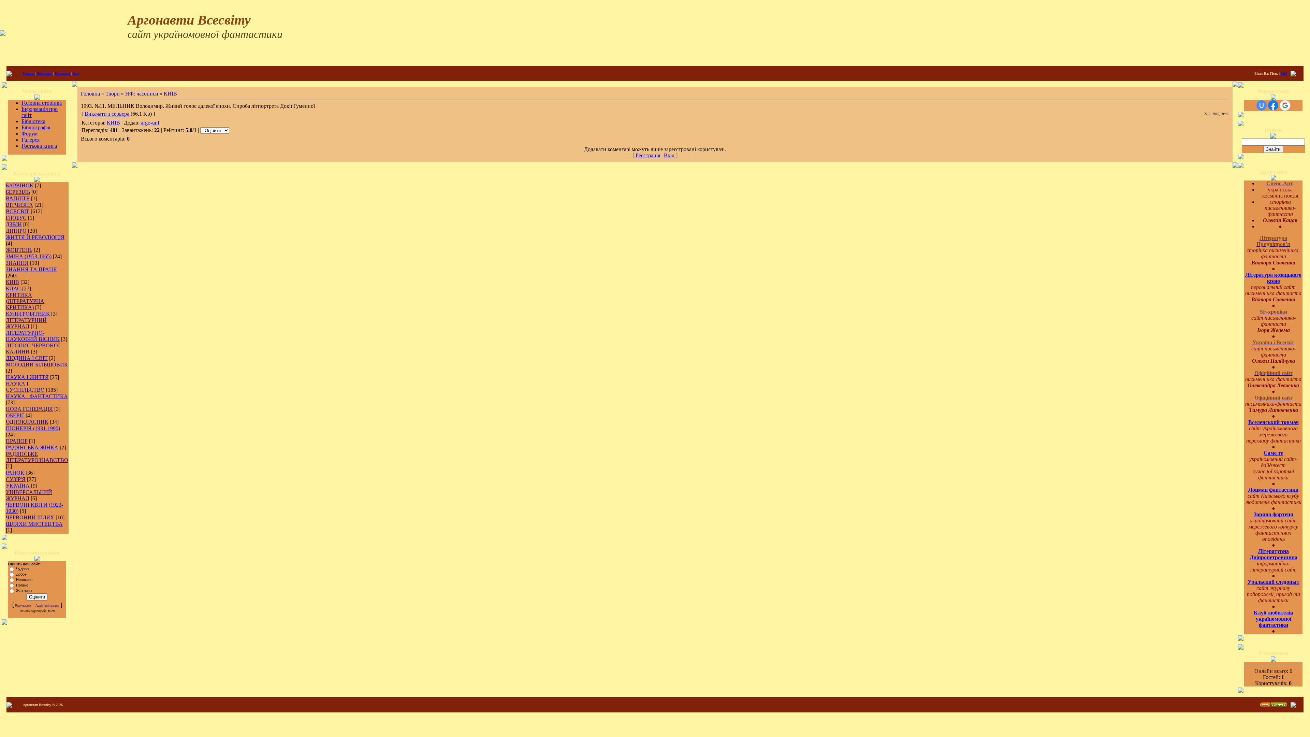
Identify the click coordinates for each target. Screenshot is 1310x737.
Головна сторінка (41, 103)
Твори (112, 94)
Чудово (22, 569)
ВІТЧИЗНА (19, 205)
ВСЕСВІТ (17, 211)
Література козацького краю (1273, 278)
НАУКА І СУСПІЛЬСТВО (25, 387)
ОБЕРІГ (15, 415)
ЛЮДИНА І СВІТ (27, 358)
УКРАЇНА (18, 486)
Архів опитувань (47, 605)
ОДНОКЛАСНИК (27, 422)
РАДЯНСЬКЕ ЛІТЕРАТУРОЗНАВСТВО (37, 457)
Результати (23, 605)
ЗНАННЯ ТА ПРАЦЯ (31, 269)
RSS (1284, 73)
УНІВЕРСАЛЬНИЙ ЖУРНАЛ (29, 495)
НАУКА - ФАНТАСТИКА (37, 396)
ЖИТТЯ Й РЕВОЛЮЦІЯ (35, 237)
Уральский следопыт (1273, 582)
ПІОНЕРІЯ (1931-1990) (33, 428)
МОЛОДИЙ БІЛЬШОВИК (37, 364)
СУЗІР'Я (16, 479)
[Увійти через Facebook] (1273, 105)
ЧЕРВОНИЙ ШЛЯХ (30, 517)
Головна (28, 73)
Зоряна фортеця (1273, 514)
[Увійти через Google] (1285, 105)
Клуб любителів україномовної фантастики (1273, 619)
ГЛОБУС (16, 218)
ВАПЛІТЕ (18, 198)
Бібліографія (35, 127)
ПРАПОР (17, 441)
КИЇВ (12, 282)
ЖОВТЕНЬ (19, 250)
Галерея (30, 140)
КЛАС (13, 288)
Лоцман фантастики (1273, 490)
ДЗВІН (14, 224)
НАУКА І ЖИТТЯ (27, 377)
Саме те (1273, 453)
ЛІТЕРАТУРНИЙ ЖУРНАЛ (26, 323)
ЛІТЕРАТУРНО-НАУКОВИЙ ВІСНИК (33, 336)
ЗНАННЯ (17, 263)
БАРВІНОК (19, 185)
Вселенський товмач (1273, 422)
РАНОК (15, 473)
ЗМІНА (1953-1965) (29, 256)
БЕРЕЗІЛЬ (18, 192)
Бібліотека (44, 73)
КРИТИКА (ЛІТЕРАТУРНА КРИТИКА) (25, 301)
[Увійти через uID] (1261, 105)
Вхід (76, 73)
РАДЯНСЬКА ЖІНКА (32, 447)
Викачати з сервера (107, 114)
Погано (22, 585)
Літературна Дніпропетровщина (1273, 554)
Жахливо (24, 591)
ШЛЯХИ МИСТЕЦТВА (34, 524)
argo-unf (150, 123)
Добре (21, 574)
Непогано (24, 580)
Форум (29, 133)
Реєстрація (62, 73)
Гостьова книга (39, 146)
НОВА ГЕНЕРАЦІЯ (29, 409)
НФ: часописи (141, 94)
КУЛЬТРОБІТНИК (28, 314)
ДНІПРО (16, 231)
